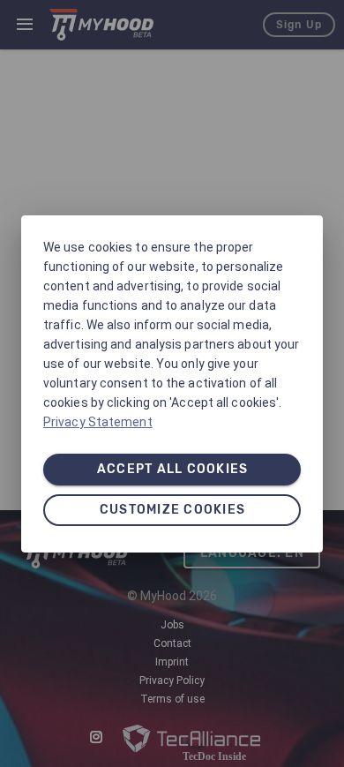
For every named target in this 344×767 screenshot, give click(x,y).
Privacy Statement (98, 422)
